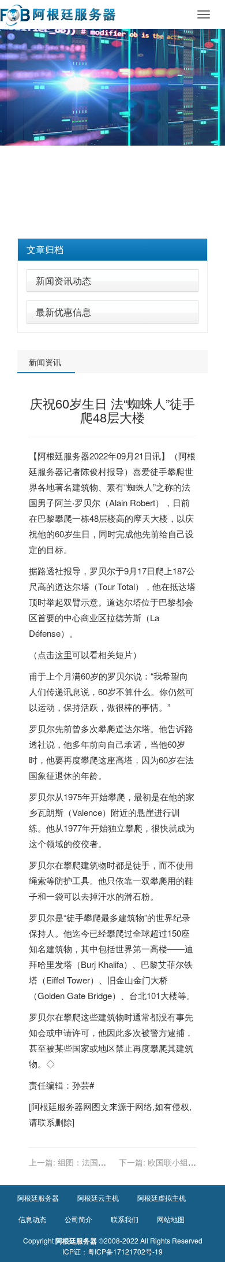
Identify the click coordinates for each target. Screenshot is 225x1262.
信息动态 (32, 1219)
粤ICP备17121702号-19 (125, 1251)
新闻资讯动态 (63, 280)
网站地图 (171, 1219)
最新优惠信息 (63, 311)
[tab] (112, 250)
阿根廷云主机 (98, 1197)
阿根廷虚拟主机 (161, 1197)
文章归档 (45, 249)
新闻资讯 (45, 362)
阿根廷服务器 (63, 456)
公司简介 (78, 1219)
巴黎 (46, 518)
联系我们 (124, 1219)
